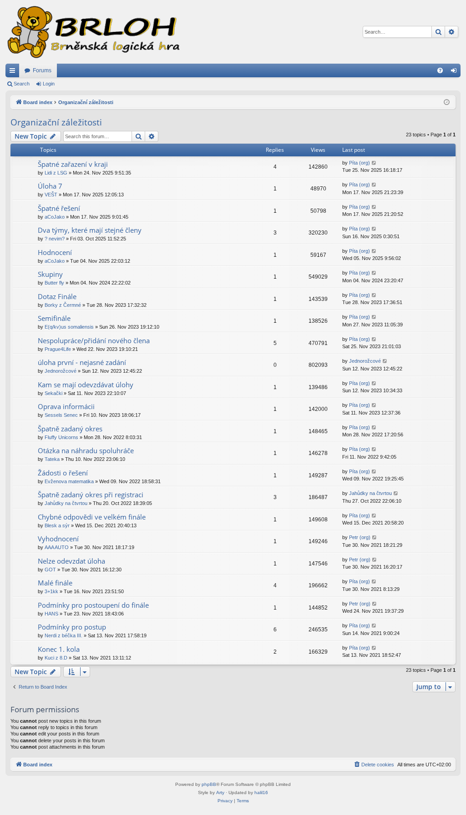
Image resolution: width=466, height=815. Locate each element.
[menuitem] (440, 70)
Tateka (52, 459)
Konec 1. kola (59, 649)
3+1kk (51, 591)
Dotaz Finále (57, 296)
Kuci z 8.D (56, 657)
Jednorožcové (60, 371)
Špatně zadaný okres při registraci (90, 494)
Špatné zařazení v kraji (73, 164)
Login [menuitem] (456, 72)
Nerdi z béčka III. (63, 635)
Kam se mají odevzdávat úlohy (85, 384)
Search (22, 83)
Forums (42, 70)
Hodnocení (55, 252)
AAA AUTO (57, 547)
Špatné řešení (59, 208)
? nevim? (55, 238)
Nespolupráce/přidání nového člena (94, 340)
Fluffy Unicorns (61, 437)
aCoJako (55, 217)
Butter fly (54, 282)
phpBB (209, 784)
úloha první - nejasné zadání (82, 362)
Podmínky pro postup (72, 626)
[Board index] (92, 32)
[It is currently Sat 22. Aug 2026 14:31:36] (447, 102)
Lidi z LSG (56, 172)
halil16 (261, 792)
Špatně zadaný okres (70, 428)
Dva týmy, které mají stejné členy (90, 230)
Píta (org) (359, 162)
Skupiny (50, 274)
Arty (220, 792)
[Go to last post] (374, 163)
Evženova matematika (69, 481)
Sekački (53, 393)
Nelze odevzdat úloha (71, 560)
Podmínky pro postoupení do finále (93, 605)
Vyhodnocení (58, 538)
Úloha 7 (50, 185)
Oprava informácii (66, 406)
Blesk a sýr (57, 525)
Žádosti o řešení (63, 472)
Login (49, 83)
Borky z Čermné (63, 305)
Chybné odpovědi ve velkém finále (92, 516)
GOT (50, 569)
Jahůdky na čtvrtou (66, 503)
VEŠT (51, 194)
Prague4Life (58, 349)
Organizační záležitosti (56, 122)
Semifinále (54, 318)
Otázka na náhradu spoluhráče (86, 450)
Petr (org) (359, 537)
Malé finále (55, 582)
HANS (51, 613)
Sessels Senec (61, 415)
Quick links (14, 72)
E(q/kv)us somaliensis (69, 327)
